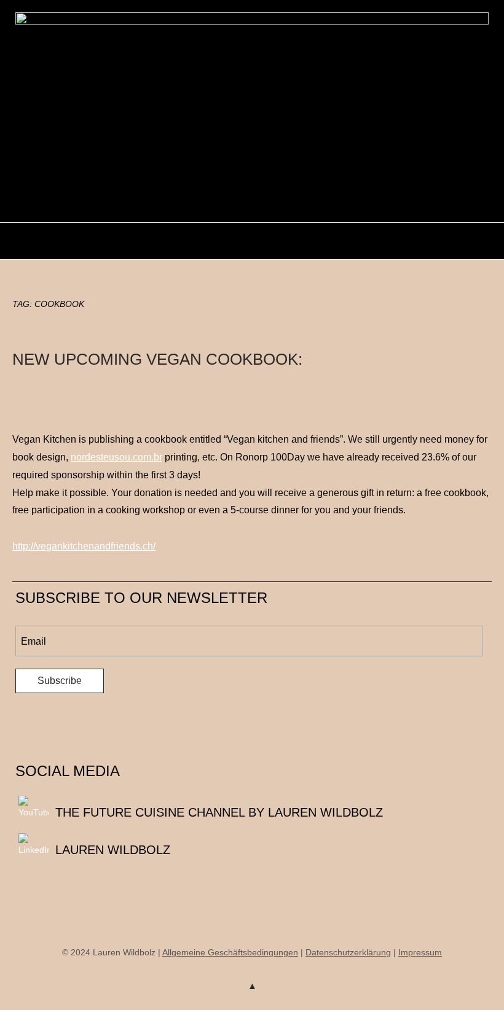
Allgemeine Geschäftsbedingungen (230, 952)
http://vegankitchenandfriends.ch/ (84, 546)
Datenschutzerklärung (348, 952)
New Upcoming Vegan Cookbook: (157, 359)
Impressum (420, 952)
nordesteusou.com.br (116, 457)
